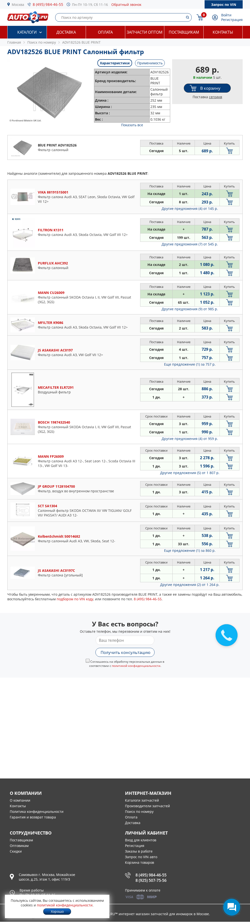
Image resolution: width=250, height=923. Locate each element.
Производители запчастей (147, 806)
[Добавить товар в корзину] (229, 151)
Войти (226, 15)
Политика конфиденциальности (36, 811)
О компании (20, 800)
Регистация (134, 845)
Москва (18, 4)
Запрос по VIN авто (141, 857)
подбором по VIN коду (75, 599)
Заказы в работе (139, 851)
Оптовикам (19, 845)
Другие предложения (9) (190, 309)
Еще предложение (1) (190, 364)
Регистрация (232, 19)
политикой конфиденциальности (136, 666)
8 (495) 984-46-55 (48, 4)
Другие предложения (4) (190, 208)
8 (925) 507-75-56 (151, 880)
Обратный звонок (126, 4)
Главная (14, 42)
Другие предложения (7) (190, 244)
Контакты (223, 32)
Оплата (105, 32)
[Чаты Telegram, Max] (231, 907)
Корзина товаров (139, 862)
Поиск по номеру (139, 811)
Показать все (132, 125)
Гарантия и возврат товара (33, 817)
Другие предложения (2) (189, 584)
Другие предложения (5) (189, 472)
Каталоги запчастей (142, 800)
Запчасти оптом (144, 32)
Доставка (66, 32)
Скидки (16, 851)
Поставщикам (184, 32)
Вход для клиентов (140, 840)
